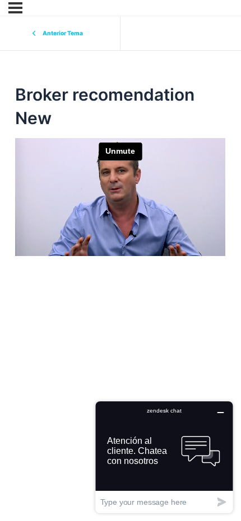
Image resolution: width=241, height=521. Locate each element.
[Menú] (15, 7)
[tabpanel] (120, 216)
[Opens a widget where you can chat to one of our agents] (164, 457)
